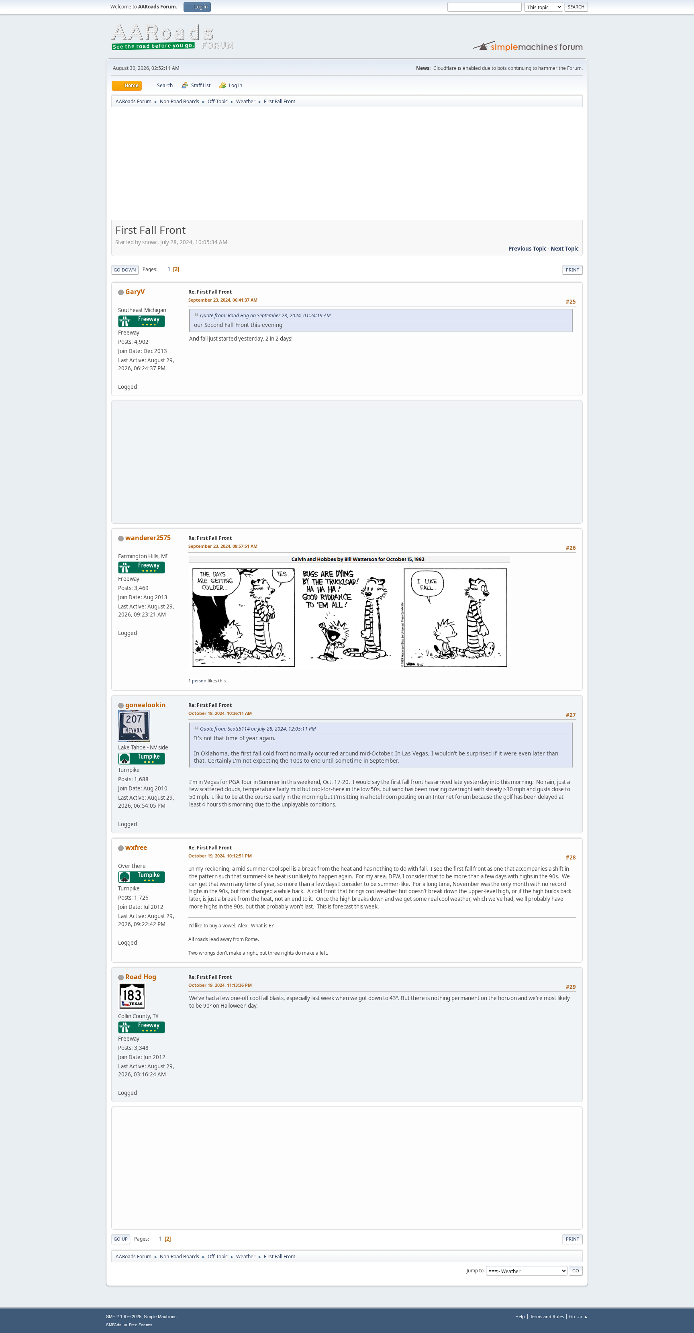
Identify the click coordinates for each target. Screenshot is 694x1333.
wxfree (136, 847)
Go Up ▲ (578, 1316)
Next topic (565, 248)
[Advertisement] (347, 166)
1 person (197, 681)
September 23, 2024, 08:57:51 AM (222, 546)
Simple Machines (160, 1316)
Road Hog (140, 976)
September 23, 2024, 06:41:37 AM (222, 300)
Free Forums (140, 1325)
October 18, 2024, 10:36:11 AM (220, 713)
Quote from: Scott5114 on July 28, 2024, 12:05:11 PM (258, 728)
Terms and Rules (547, 1316)
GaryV (135, 291)
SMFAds (113, 1325)
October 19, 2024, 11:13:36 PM (220, 985)
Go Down (125, 270)
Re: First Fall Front (210, 291)
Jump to (475, 1270)
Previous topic (527, 248)
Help (520, 1316)
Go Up (121, 1239)
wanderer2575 (148, 537)
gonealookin (145, 704)
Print (572, 270)
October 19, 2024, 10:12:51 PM (220, 856)
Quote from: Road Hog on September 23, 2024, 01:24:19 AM (265, 315)
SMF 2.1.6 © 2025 (123, 1316)
